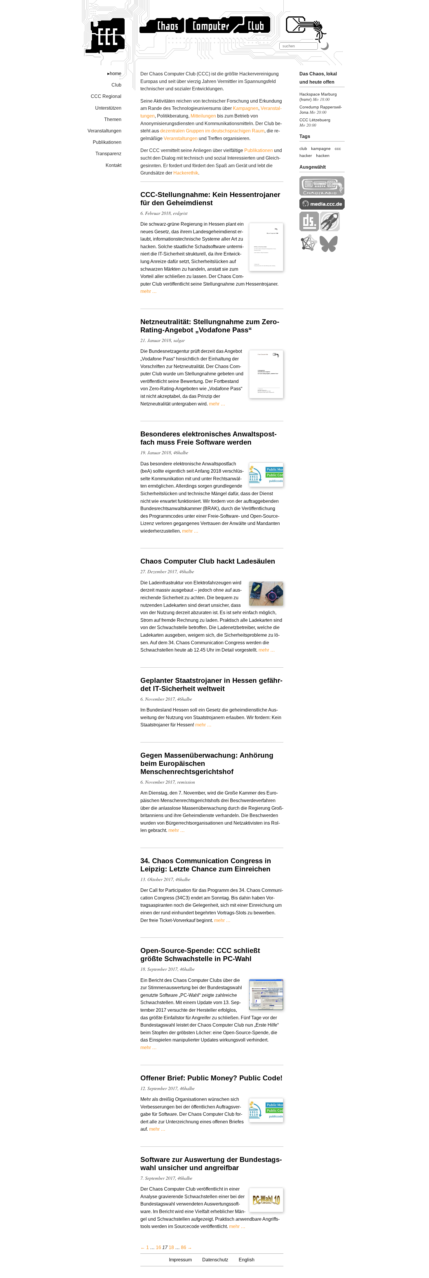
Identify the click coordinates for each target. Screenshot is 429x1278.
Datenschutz (215, 1259)
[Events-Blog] (330, 229)
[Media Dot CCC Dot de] (322, 207)
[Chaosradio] (322, 193)
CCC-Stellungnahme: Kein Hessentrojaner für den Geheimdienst (210, 199)
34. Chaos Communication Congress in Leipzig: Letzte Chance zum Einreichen (205, 865)
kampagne (321, 148)
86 (183, 1247)
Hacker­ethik (185, 172)
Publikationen (107, 142)
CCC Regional (106, 96)
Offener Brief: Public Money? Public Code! (211, 1078)
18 (171, 1247)
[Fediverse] (308, 250)
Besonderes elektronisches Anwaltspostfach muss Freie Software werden (208, 438)
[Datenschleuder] (309, 229)
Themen (112, 119)
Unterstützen (108, 108)
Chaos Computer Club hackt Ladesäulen (207, 561)
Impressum (180, 1259)
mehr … (148, 291)
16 (158, 1247)
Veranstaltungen (104, 130)
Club (116, 84)
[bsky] (328, 250)
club (303, 148)
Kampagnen (245, 108)
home (115, 73)
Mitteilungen (203, 115)
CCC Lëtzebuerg (314, 120)
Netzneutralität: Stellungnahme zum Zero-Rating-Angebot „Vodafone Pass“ (209, 326)
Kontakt (113, 165)
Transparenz (108, 153)
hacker (305, 155)
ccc (338, 148)
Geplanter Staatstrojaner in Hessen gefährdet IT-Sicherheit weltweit (211, 684)
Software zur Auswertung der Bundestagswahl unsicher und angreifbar (211, 1164)
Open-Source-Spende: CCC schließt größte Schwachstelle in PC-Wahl (200, 955)
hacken (322, 155)
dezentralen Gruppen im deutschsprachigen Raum (212, 130)
